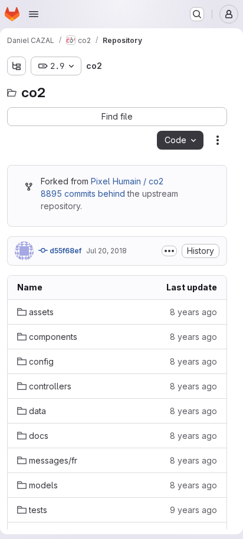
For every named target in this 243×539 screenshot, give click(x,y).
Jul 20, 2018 (106, 250)
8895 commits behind (83, 194)
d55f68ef (64, 250)
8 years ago (193, 312)
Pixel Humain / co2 (127, 181)
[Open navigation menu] (33, 14)
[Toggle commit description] (169, 251)
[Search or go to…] (197, 14)
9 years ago (193, 510)
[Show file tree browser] (16, 66)
